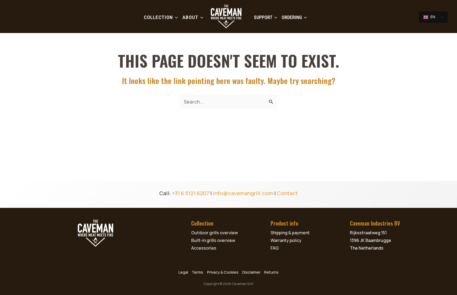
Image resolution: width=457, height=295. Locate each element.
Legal (183, 272)
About (190, 17)
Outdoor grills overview (214, 233)
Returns (271, 272)
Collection (158, 17)
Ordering (292, 17)
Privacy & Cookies (223, 272)
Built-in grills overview (213, 240)
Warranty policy (286, 240)
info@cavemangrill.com (243, 193)
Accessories (203, 248)
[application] (175, 17)
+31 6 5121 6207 (190, 193)
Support (263, 17)
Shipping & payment (290, 233)
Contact (287, 193)
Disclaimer (251, 272)
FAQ (274, 248)
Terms (197, 272)
